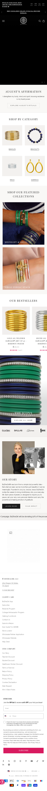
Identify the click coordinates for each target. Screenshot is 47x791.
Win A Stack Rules (8, 690)
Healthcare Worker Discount (12, 664)
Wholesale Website (9, 638)
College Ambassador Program (13, 612)
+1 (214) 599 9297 (8, 590)
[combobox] (7, 716)
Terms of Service (8, 668)
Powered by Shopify (30, 776)
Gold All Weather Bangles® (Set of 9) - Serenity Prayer (16, 341)
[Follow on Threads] (20, 761)
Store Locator (7, 631)
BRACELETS (35, 149)
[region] (23, 50)
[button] (23, 545)
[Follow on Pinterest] (26, 761)
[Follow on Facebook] (3, 761)
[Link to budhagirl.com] (16, 321)
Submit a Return (8, 623)
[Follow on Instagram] (15, 761)
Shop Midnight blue (23, 68)
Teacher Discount (8, 657)
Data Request (7, 686)
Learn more (11, 506)
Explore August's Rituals (23, 105)
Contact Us (6, 620)
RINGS (12, 180)
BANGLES (12, 149)
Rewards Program (8, 609)
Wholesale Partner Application (13, 634)
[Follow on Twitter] (9, 761)
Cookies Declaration (9, 682)
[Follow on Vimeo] (43, 761)
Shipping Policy (7, 675)
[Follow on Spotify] (9, 764)
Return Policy (7, 671)
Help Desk (6, 642)
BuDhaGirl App (7, 601)
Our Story (5, 653)
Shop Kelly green (23, 75)
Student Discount (8, 660)
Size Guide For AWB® (10, 627)
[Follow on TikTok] (37, 761)
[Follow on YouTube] (32, 761)
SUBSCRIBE (23, 750)
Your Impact (31, 506)
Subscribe (5, 605)
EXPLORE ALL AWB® (23, 420)
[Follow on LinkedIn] (3, 764)
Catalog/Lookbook (9, 616)
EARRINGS (34, 180)
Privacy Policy (7, 679)
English (34, 771)
